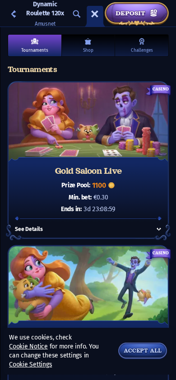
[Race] (95, 14)
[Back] (13, 14)
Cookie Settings (30, 364)
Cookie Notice (28, 346)
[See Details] (159, 229)
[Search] (77, 14)
